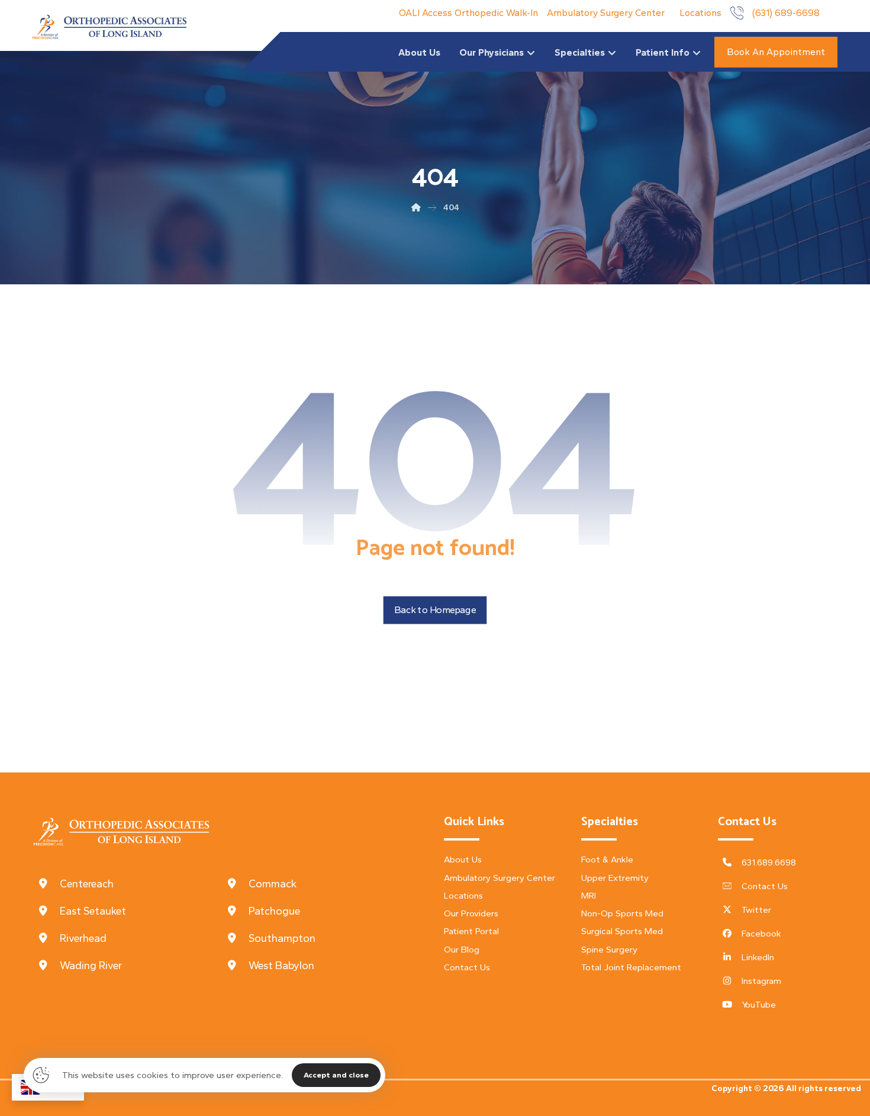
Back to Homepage (435, 610)
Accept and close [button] (336, 1074)
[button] (127, 883)
